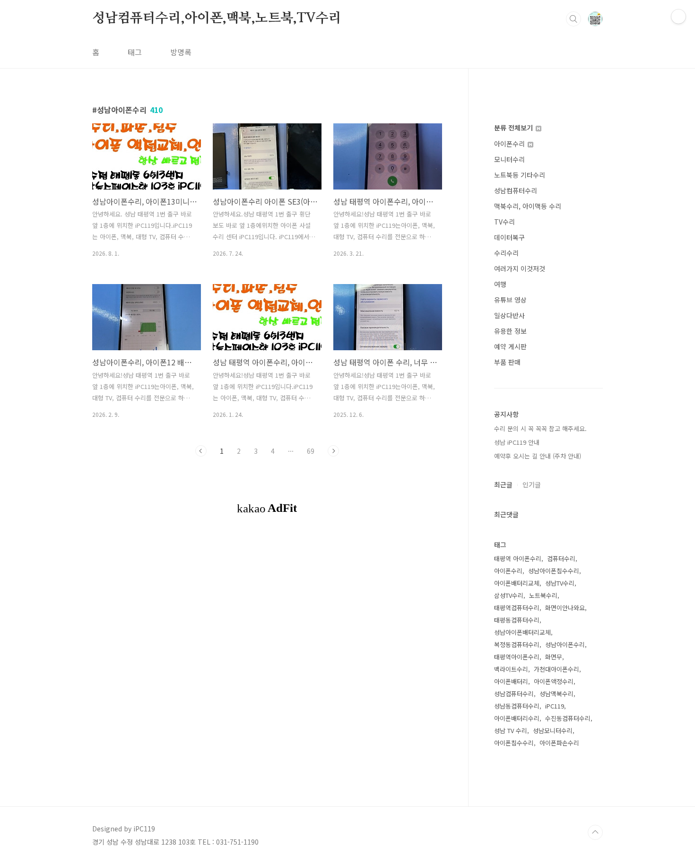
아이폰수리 (510, 143)
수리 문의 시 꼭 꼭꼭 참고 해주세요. (540, 428)
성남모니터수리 (553, 730)
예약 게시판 (510, 346)
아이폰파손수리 (559, 742)
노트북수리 (543, 595)
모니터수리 (509, 159)
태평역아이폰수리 (516, 656)
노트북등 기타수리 (519, 175)
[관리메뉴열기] (678, 16)
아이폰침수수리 (514, 742)
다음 (333, 451)
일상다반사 (509, 315)
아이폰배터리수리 (516, 718)
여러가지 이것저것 (519, 268)
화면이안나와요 (565, 607)
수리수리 (506, 253)
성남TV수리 (559, 583)
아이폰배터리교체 (516, 583)
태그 (135, 52)
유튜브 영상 (510, 299)
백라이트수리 (511, 669)
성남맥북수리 (556, 693)
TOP (595, 832)
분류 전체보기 (514, 127)
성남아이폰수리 (565, 644)
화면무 (553, 656)
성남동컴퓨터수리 (516, 705)
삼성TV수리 (508, 595)
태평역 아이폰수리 (517, 558)
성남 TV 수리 (510, 730)
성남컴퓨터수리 (515, 190)
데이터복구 (509, 237)
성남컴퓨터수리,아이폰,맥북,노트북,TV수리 (216, 18)
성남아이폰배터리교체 (522, 632)
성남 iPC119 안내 (516, 442)
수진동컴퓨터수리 (568, 718)
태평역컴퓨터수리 (516, 607)
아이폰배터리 (511, 681)
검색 (573, 19)
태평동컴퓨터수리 (516, 619)
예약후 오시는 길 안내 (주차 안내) (537, 455)
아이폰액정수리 (553, 681)
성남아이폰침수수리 (553, 570)
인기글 (531, 484)
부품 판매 (507, 362)
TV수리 (504, 221)
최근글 (503, 484)
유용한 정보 (510, 331)
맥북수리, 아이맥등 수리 (527, 206)
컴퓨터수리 (561, 558)
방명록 (180, 52)
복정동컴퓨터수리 (516, 644)
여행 (500, 284)
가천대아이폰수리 (556, 669)
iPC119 (554, 705)
